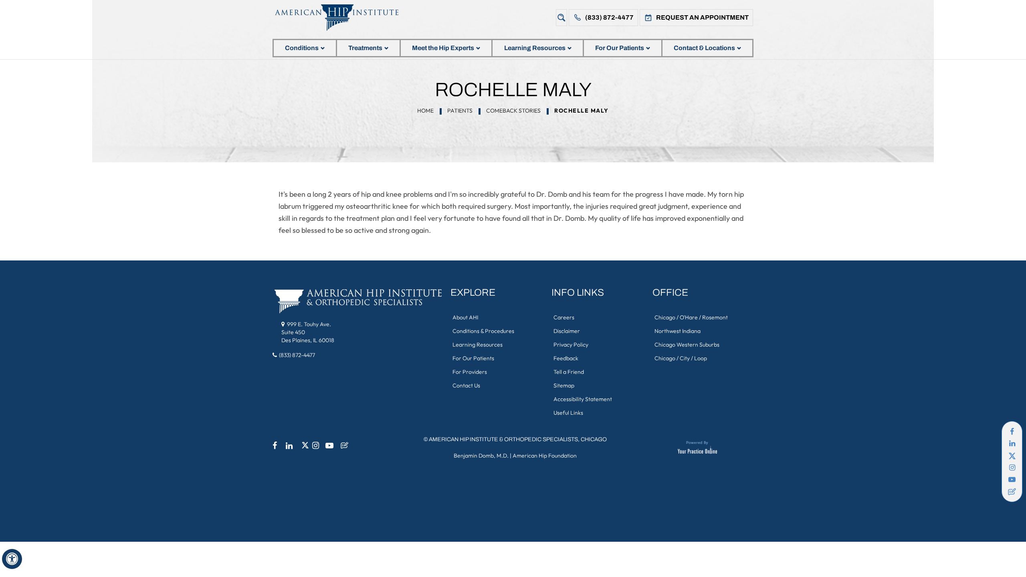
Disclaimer (566, 331)
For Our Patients (619, 47)
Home (425, 110)
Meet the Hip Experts (443, 47)
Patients (460, 110)
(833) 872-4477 (609, 17)
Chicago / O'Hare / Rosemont (691, 317)
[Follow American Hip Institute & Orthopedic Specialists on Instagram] (1012, 468)
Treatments (365, 47)
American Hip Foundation (545, 455)
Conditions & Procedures (483, 331)
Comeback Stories (513, 110)
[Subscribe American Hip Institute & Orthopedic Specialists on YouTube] (1012, 480)
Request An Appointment (702, 17)
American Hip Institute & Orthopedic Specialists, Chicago (518, 439)
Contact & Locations (704, 47)
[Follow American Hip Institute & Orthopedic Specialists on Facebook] (1012, 432)
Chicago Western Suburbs (686, 344)
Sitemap (563, 385)
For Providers (469, 371)
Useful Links (568, 412)
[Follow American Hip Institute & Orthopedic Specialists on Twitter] (1012, 456)
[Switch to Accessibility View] (12, 559)
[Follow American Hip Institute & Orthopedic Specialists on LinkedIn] (1012, 444)
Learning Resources (535, 47)
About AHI (465, 317)
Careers (563, 317)
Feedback (565, 358)
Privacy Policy (570, 344)
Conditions (302, 47)
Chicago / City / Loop (680, 358)
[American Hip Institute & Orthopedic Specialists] (343, 17)
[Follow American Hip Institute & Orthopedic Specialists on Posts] (1012, 492)
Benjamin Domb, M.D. (481, 455)
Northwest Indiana (677, 331)
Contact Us (466, 385)
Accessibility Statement (582, 399)
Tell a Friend (568, 371)
